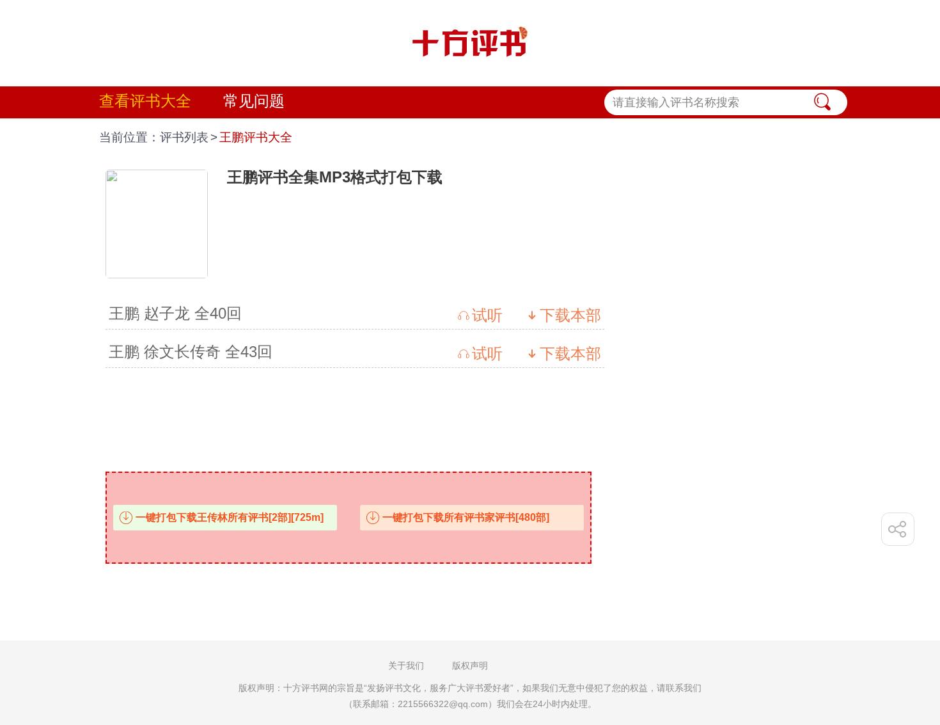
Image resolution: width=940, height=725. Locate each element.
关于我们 (406, 666)
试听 (487, 315)
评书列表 (184, 137)
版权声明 (470, 666)
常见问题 (254, 100)
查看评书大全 (145, 100)
